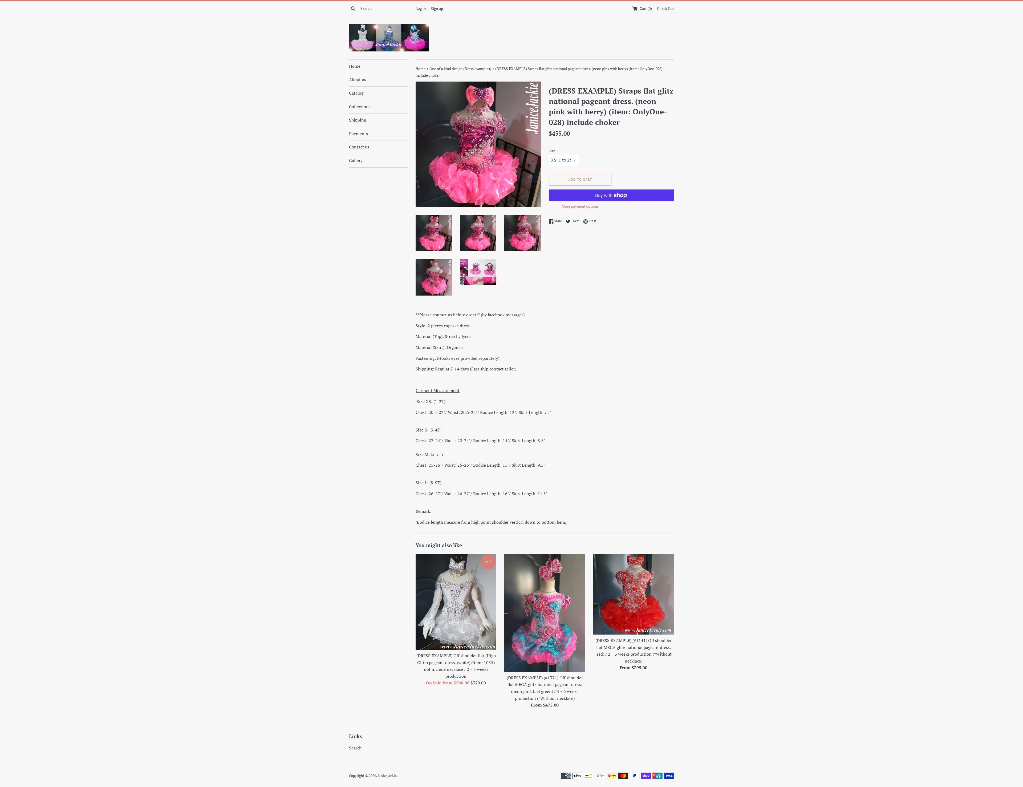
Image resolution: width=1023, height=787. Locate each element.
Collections (360, 107)
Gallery (356, 160)
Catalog (356, 93)
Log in (421, 8)
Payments (358, 133)
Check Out (665, 8)
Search (355, 748)
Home (354, 66)
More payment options (580, 206)
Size (552, 151)
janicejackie (387, 775)
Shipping (357, 120)
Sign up (437, 8)
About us (357, 79)
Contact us (359, 147)
